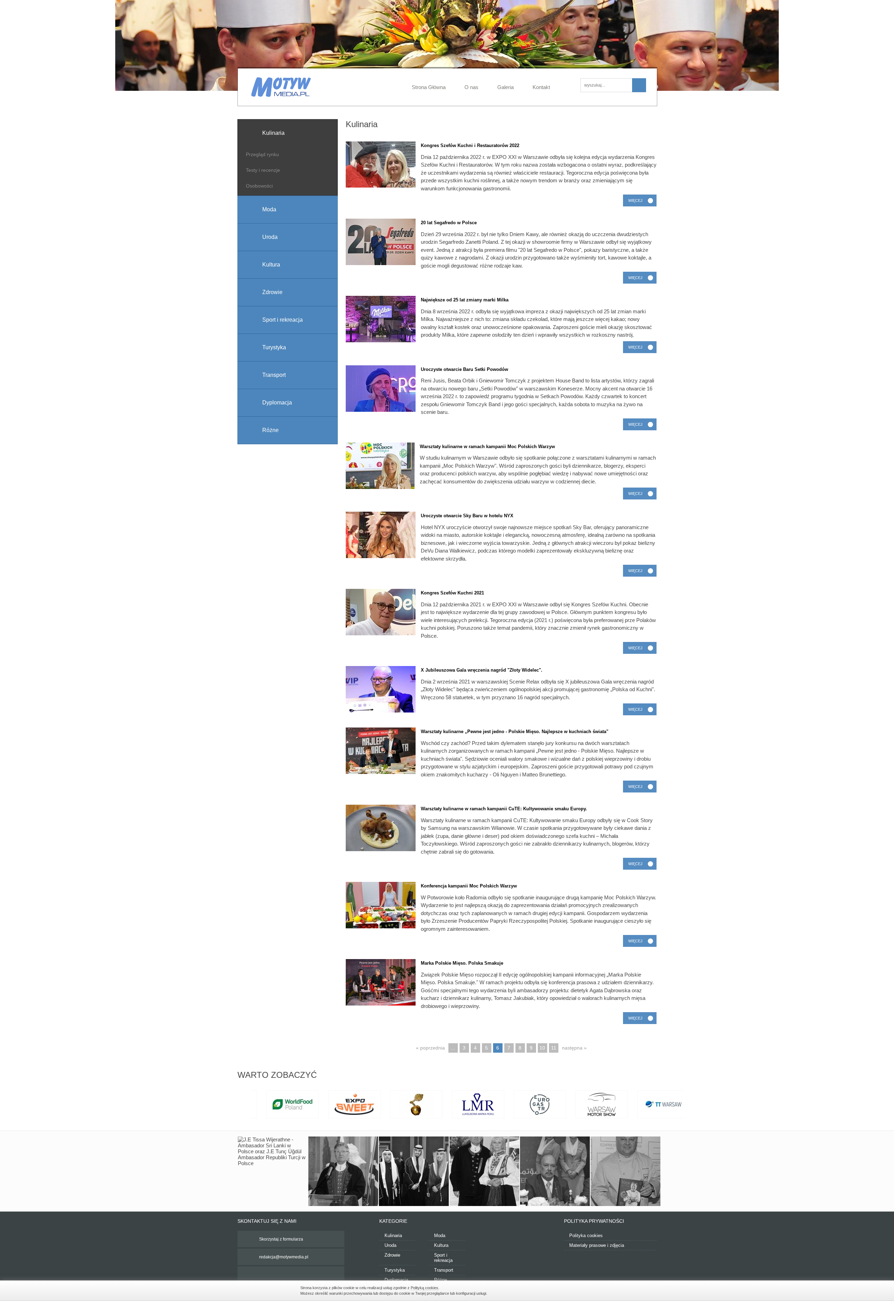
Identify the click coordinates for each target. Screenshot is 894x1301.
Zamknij (590, 1290)
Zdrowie (392, 1255)
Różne (440, 1279)
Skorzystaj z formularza (281, 1239)
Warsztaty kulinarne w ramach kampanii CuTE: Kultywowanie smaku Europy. (504, 808)
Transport (443, 1270)
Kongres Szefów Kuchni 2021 (452, 592)
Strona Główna (429, 87)
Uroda (390, 1245)
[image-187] (414, 1171)
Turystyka (394, 1270)
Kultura (441, 1245)
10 (542, 1048)
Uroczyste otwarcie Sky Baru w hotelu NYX (467, 515)
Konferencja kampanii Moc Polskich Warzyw (469, 886)
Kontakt (541, 87)
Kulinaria (393, 1235)
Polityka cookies (586, 1235)
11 (553, 1048)
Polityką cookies (424, 1288)
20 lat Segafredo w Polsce (449, 222)
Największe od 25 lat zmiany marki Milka (464, 299)
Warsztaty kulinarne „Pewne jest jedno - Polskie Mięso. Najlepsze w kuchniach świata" (514, 731)
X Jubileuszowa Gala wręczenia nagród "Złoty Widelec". (481, 670)
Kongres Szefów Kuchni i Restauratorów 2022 (470, 145)
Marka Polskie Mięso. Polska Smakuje (462, 963)
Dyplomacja (396, 1279)
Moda (439, 1235)
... (453, 1048)
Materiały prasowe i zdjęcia (596, 1245)
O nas (471, 87)
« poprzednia (430, 1048)
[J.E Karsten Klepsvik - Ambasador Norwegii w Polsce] (343, 1171)
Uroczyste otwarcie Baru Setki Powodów (464, 369)
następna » (574, 1048)
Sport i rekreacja (443, 1257)
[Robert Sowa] (625, 1171)
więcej (635, 200)
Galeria (505, 87)
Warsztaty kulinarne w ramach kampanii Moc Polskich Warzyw (487, 446)
